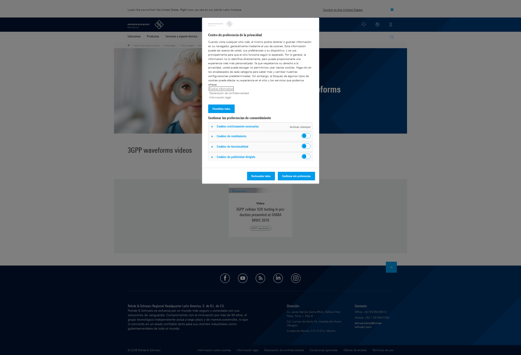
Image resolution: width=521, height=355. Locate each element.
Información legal (220, 97)
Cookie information (221, 88)
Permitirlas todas (221, 108)
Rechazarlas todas (261, 176)
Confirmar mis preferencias (296, 176)
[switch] (306, 135)
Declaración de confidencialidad (229, 93)
